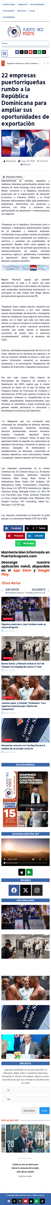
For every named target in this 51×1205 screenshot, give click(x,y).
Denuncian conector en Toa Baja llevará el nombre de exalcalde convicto (23, 747)
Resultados (29, 1110)
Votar (44, 1110)
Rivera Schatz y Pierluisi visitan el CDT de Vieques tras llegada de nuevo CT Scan (22, 665)
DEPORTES (8, 619)
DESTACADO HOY (25, 1158)
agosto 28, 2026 (9, 631)
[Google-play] (39, 52)
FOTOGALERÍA (8, 11)
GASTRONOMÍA (9, 17)
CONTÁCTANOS (9, 4)
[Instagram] (26, 52)
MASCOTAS (21, 11)
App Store (22, 570)
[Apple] (35, 52)
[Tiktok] (44, 52)
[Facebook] (17, 52)
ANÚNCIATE (22, 4)
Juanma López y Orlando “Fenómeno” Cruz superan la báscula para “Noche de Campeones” (23, 706)
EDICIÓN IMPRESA (37, 4)
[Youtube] (31, 52)
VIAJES (32, 11)
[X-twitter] (22, 52)
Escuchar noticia (14, 177)
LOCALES (7, 658)
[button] (4, 53)
